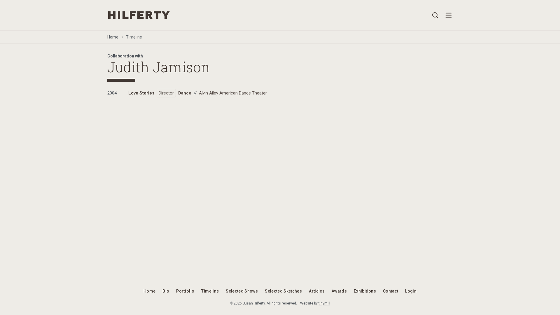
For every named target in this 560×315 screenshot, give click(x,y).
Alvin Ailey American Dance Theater (233, 93)
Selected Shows (242, 291)
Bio (165, 291)
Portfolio (185, 291)
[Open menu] (448, 15)
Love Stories (141, 93)
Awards (339, 291)
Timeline (134, 37)
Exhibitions (365, 291)
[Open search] (435, 15)
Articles (317, 291)
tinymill (324, 303)
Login (410, 291)
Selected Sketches (283, 291)
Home (112, 37)
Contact (390, 291)
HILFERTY (138, 15)
